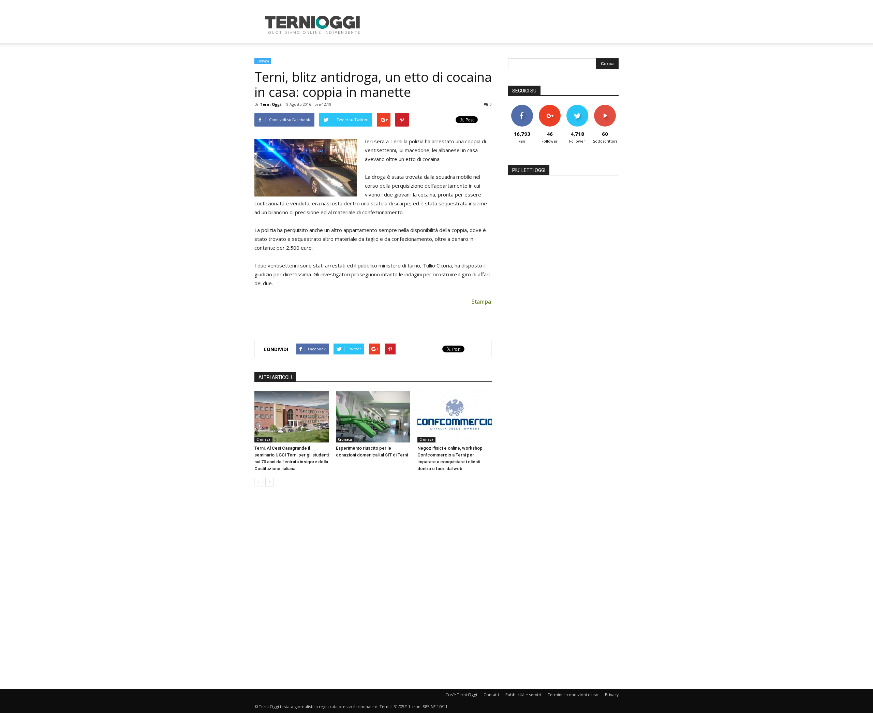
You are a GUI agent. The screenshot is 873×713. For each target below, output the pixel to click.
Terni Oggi (270, 104)
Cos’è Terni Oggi (461, 695)
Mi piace (522, 107)
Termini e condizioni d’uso (573, 695)
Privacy (612, 695)
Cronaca (262, 61)
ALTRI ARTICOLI (275, 377)
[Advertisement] (494, 25)
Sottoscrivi (605, 107)
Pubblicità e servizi (523, 695)
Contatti (491, 695)
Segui (550, 107)
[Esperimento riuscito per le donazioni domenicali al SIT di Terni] (373, 416)
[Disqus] (373, 588)
